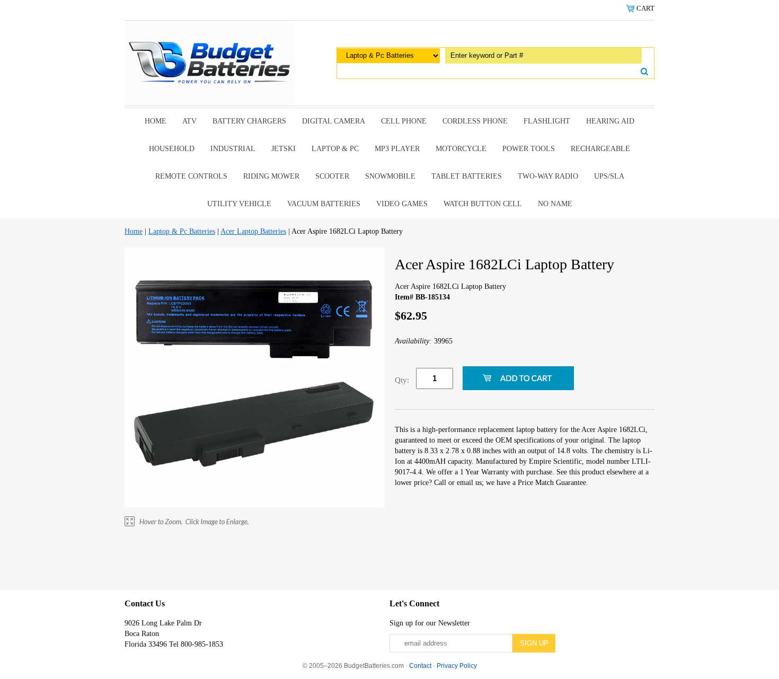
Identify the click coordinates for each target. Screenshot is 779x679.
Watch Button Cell (483, 204)
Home (155, 121)
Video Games (402, 204)
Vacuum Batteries (323, 204)
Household (171, 149)
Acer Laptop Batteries (253, 231)
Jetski (283, 149)
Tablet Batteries (466, 176)
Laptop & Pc (335, 149)
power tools (528, 149)
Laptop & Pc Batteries (181, 231)
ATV (189, 121)
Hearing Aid (610, 121)
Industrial (232, 149)
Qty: (402, 380)
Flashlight (547, 121)
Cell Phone (404, 121)
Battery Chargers (249, 121)
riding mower (271, 176)
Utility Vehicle (239, 204)
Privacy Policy (457, 665)
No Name (555, 204)
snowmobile (390, 176)
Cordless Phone (475, 121)
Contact (420, 665)
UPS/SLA (609, 176)
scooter (332, 176)
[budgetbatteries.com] (209, 62)
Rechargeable (600, 149)
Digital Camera (333, 121)
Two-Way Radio (548, 176)
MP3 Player (397, 149)
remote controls (191, 176)
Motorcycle (461, 149)
